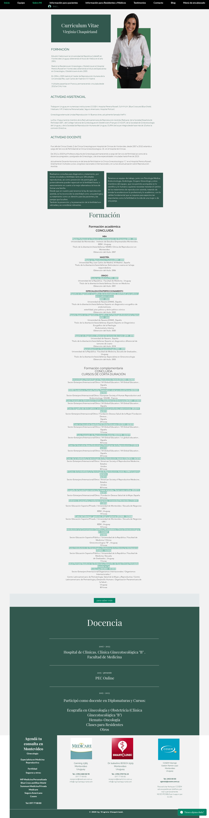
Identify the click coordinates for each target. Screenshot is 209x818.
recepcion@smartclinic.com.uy (120, 779)
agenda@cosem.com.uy (169, 781)
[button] (194, 2)
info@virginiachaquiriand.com (81, 781)
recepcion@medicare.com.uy (81, 779)
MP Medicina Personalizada (33, 779)
